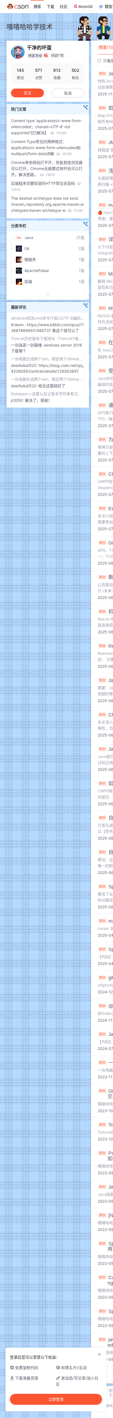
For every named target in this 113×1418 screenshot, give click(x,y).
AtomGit (85, 6)
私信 (68, 93)
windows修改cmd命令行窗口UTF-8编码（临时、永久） (47, 318)
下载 (50, 6)
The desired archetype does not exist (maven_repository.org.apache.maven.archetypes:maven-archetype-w (47, 204)
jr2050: (18, 400)
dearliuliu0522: (24, 365)
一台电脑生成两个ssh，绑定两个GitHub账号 (47, 358)
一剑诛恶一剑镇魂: (27, 345)
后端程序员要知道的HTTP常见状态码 (43, 186)
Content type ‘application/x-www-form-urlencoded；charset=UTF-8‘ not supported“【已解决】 (46, 126)
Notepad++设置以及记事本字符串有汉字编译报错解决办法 (47, 393)
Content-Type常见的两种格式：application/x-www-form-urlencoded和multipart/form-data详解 (46, 147)
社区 (63, 6)
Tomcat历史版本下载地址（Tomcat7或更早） (47, 338)
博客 (37, 6)
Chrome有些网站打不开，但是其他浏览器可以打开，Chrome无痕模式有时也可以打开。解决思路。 (47, 168)
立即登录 (56, 1399)
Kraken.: (19, 324)
